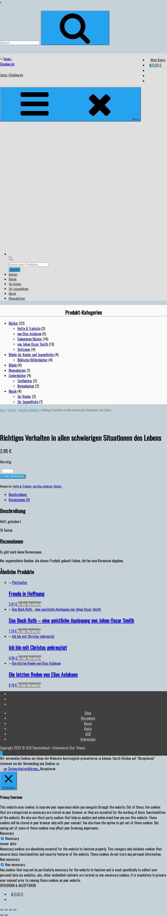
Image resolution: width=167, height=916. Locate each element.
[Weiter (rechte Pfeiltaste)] (6, 915)
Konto (88, 728)
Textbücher (24, 380)
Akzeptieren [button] (47, 768)
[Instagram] (148, 80)
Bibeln (13, 279)
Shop (88, 713)
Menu (135, 119)
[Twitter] (148, 75)
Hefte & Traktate (28, 328)
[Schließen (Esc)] (15, 909)
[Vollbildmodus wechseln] (6, 909)
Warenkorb (88, 718)
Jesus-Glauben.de (11, 75)
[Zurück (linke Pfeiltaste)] (1, 915)
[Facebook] (148, 70)
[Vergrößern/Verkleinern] (1, 909)
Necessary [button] (7, 833)
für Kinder (15, 283)
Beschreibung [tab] (18, 494)
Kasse (88, 723)
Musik (12, 293)
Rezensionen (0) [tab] (19, 499)
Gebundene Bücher (29, 339)
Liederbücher (17, 375)
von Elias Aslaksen (29, 333)
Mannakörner (17, 298)
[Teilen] (10, 909)
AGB (88, 734)
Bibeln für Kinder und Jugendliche (31, 354)
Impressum (87, 739)
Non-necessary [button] (10, 859)
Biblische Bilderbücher (32, 359)
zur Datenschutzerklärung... (21, 768)
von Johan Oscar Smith (32, 344)
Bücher (13, 274)
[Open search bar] (11, 259)
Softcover (23, 349)
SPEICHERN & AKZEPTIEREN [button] (18, 885)
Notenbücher (25, 386)
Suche (14, 269)
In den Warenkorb (13, 476)
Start (3, 410)
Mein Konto (157, 60)
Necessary (12, 838)
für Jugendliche (18, 288)
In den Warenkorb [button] (29, 604)
